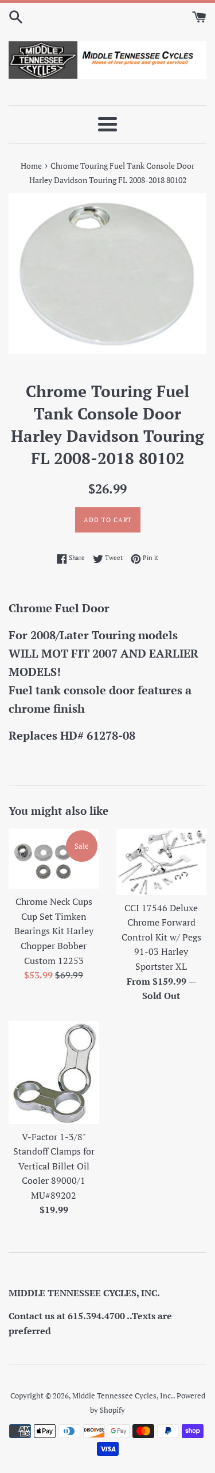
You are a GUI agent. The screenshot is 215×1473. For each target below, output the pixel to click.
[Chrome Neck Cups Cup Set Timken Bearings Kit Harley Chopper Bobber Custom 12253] (54, 859)
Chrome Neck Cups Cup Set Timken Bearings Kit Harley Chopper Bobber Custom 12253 (53, 930)
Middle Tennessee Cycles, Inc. (122, 1396)
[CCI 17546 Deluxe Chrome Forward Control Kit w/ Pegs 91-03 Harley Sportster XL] (161, 862)
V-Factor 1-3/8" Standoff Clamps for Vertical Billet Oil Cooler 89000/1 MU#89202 (54, 1166)
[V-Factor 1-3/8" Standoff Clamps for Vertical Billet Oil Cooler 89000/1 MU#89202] (54, 1072)
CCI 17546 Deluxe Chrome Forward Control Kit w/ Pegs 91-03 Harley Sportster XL (161, 937)
